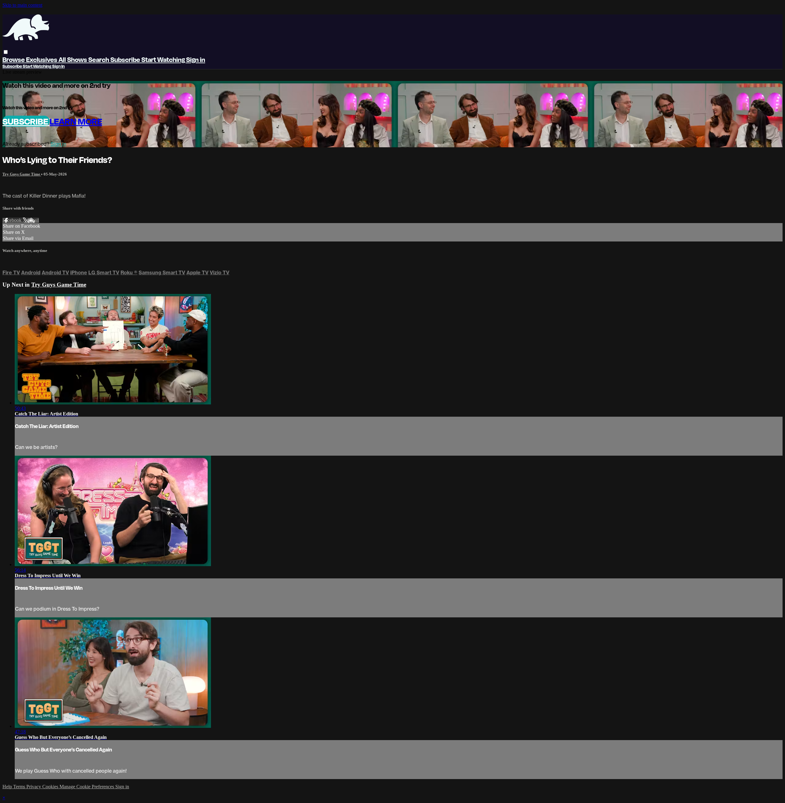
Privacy (34, 786)
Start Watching (163, 59)
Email (33, 220)
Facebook (12, 220)
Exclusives (42, 59)
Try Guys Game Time (21, 174)
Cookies (50, 786)
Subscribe (26, 121)
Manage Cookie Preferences (87, 786)
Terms (19, 786)
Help (7, 786)
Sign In (58, 66)
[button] (6, 52)
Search (99, 59)
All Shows (73, 59)
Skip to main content (22, 5)
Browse (14, 59)
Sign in (195, 59)
